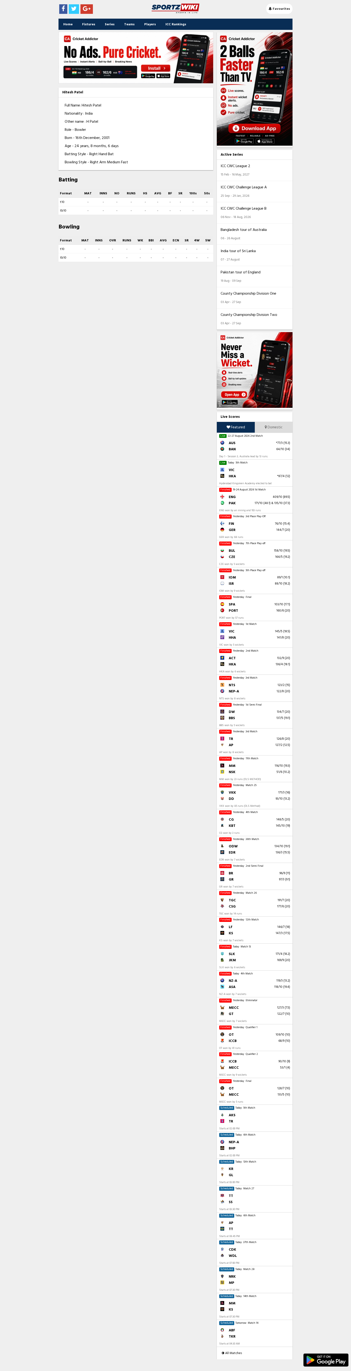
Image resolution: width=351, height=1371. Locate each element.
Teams (129, 24)
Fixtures (88, 24)
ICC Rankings (175, 24)
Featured (237, 427)
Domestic (274, 427)
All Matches (233, 1353)
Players (150, 24)
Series (110, 24)
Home (68, 24)
